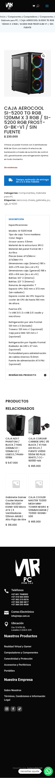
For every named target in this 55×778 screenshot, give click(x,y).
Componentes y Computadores (22, 16)
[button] (43, 56)
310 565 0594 (22, 597)
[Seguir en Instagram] (6, 709)
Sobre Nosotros (12, 690)
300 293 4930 (22, 604)
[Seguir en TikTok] (19, 709)
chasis (31, 200)
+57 (13, 597)
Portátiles (9, 670)
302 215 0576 (22, 599)
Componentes (46, 16)
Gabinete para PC (9, 20)
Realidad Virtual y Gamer (17, 646)
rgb (6, 203)
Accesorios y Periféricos (17, 664)
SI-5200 (13, 203)
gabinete (41, 200)
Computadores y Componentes (21, 652)
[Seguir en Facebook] (13, 709)
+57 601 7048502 (19, 594)
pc (48, 200)
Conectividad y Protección (18, 658)
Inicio (3, 16)
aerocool (21, 200)
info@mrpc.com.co (20, 616)
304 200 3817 (22, 602)
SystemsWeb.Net (34, 768)
